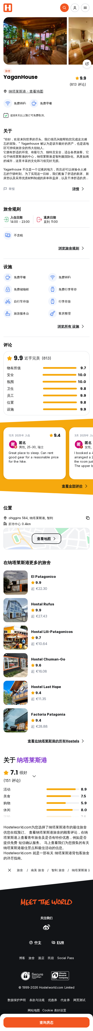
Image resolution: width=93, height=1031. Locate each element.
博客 (22, 958)
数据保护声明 (17, 1000)
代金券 (65, 1000)
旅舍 (7, 71)
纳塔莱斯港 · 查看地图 (26, 91)
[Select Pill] (64, 7)
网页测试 (79, 1000)
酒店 (41, 958)
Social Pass (65, 958)
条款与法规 (37, 1000)
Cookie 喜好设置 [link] (54, 1010)
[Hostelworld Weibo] (46, 927)
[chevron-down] (34, 776)
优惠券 (52, 1000)
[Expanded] (9, 870)
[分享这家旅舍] (87, 63)
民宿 (51, 958)
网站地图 (34, 1010)
